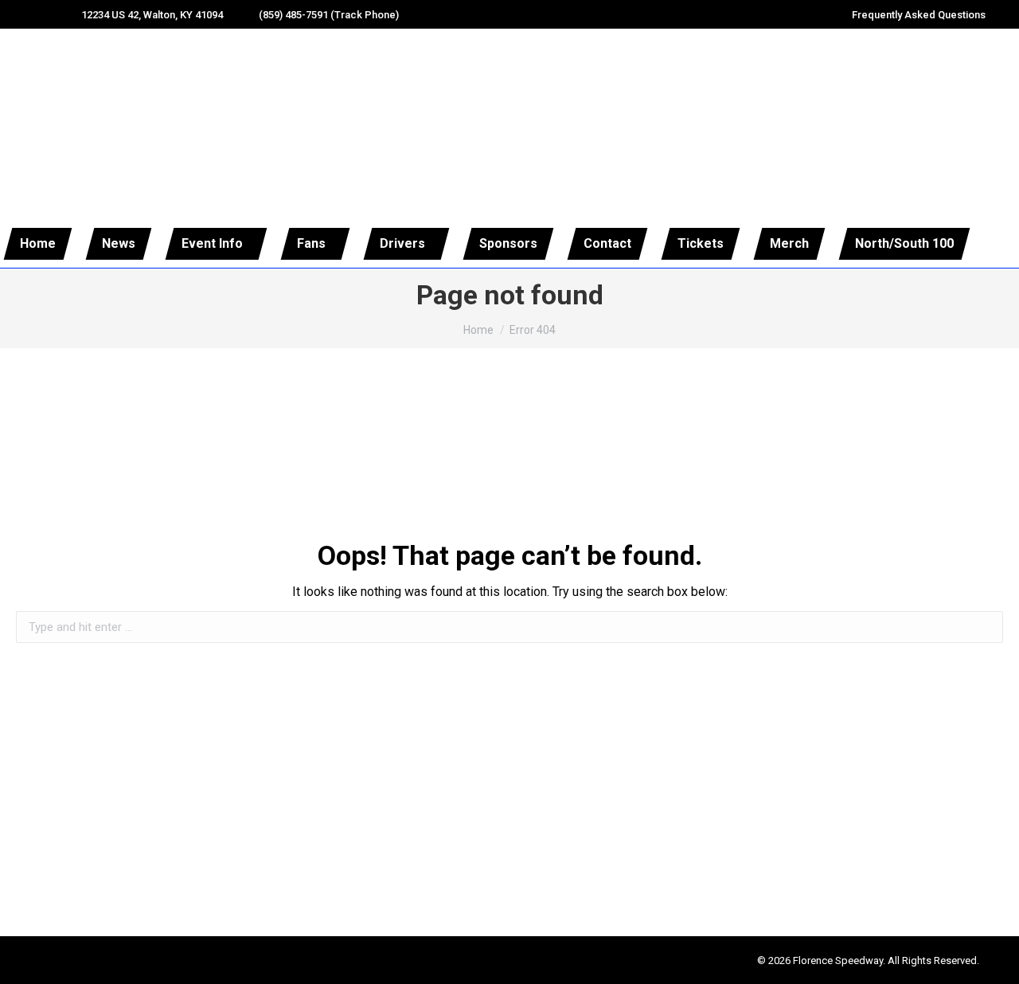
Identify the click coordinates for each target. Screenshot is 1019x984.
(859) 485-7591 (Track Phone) (329, 15)
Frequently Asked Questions (919, 15)
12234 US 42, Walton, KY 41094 (152, 15)
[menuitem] (38, 244)
